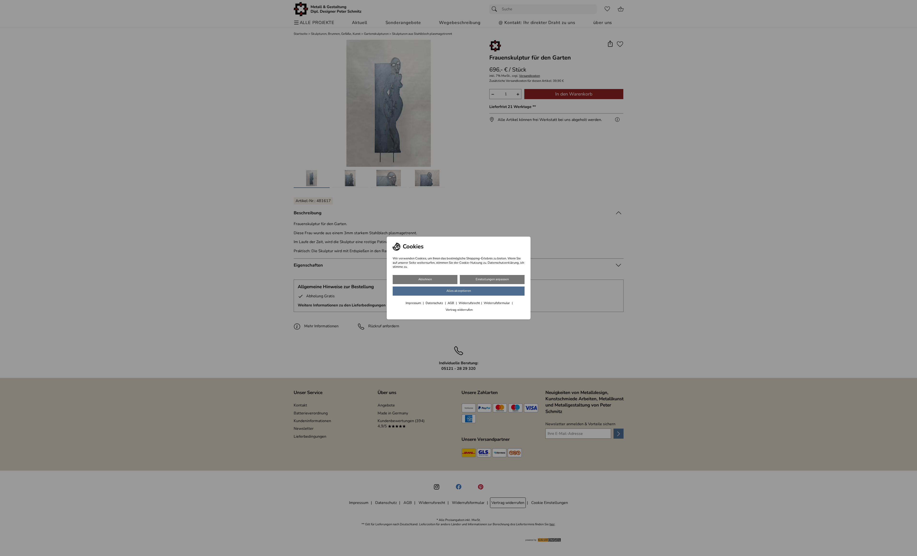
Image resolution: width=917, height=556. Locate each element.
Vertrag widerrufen (459, 310)
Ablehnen (425, 279)
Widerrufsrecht (469, 303)
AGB (451, 303)
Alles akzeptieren (458, 291)
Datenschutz (435, 303)
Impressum (414, 303)
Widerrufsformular (497, 303)
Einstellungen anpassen (492, 279)
